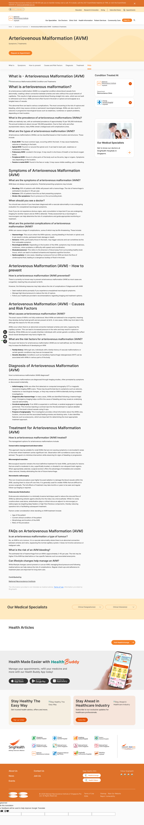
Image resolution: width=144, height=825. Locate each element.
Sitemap (103, 794)
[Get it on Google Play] (39, 681)
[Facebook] (121, 775)
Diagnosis (69, 65)
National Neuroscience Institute (22, 581)
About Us (13, 771)
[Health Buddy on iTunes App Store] (18, 681)
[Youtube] (132, 775)
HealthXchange (93, 775)
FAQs (89, 65)
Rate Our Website (114, 794)
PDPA (86, 796)
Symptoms (22, 65)
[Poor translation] (7, 811)
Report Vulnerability (107, 796)
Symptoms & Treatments (21, 26)
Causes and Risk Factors (53, 65)
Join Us (37, 776)
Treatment (80, 65)
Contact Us (39, 771)
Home (10, 26)
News (11, 776)
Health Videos (93, 780)
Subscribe (81, 720)
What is (11, 65)
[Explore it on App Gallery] (60, 681)
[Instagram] (125, 775)
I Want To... (127, 20)
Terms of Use (89, 794)
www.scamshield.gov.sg (25, 5)
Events (12, 781)
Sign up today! (18, 720)
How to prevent (35, 65)
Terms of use (58, 587)
